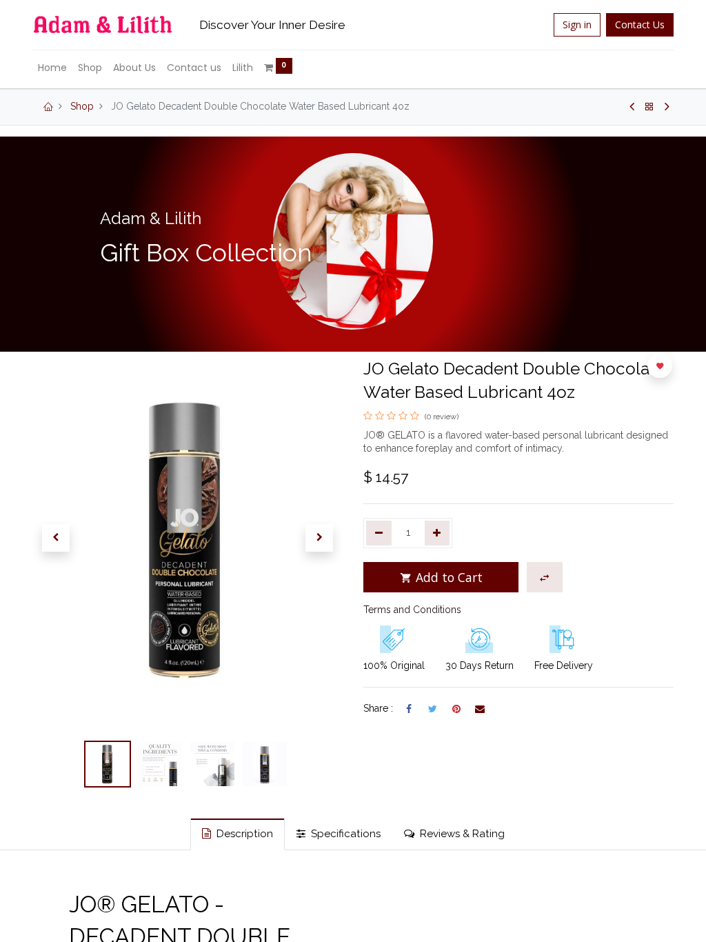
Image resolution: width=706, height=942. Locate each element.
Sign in (577, 24)
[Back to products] (649, 106)
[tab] (237, 834)
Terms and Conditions (412, 609)
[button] (55, 538)
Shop (82, 106)
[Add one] (437, 533)
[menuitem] (52, 68)
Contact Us (640, 24)
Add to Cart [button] (447, 577)
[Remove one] (379, 533)
